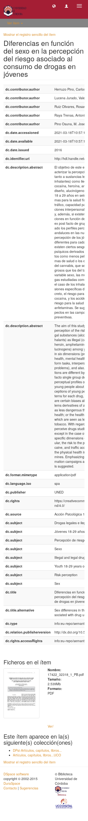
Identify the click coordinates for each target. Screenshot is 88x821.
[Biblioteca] (62, 791)
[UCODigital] (64, 803)
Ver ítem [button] (13, 23)
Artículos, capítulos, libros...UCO (37, 755)
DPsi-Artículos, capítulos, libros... (37, 750)
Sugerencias (29, 788)
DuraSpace (12, 783)
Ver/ (51, 726)
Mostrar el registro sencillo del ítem (30, 34)
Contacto (10, 788)
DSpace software (16, 774)
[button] (54, 6)
